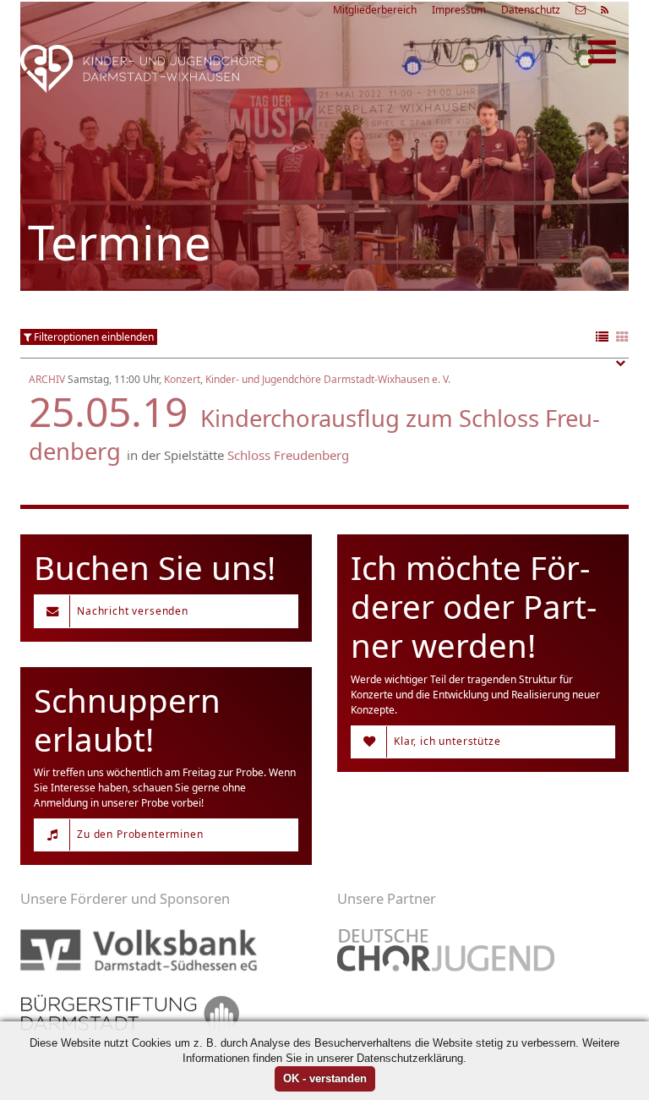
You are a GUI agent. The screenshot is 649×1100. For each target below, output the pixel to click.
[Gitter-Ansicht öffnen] (622, 338)
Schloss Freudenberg (288, 454)
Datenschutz (530, 10)
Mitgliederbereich (375, 10)
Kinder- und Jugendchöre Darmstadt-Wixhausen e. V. (327, 379)
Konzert (182, 379)
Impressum (459, 10)
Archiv (47, 379)
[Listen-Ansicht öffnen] (602, 338)
